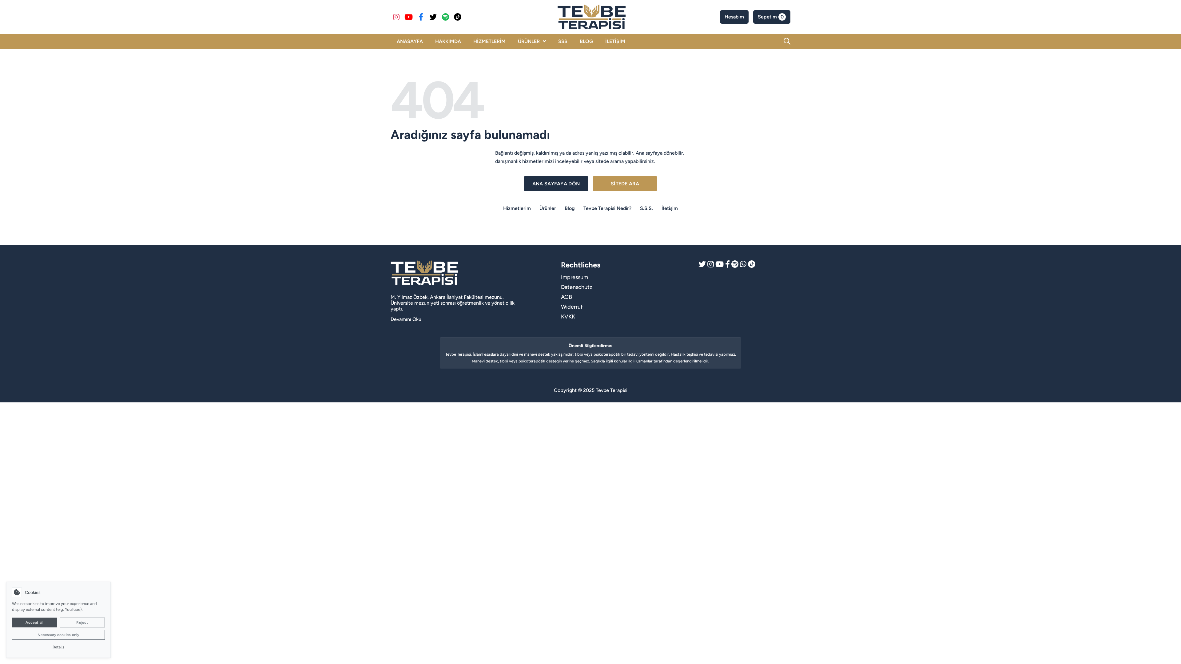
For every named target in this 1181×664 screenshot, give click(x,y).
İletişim (670, 208)
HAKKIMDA (448, 41)
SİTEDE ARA (625, 184)
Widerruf (572, 306)
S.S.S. (646, 208)
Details (58, 647)
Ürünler (547, 208)
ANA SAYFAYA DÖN (556, 184)
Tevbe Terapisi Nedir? (607, 208)
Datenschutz (576, 287)
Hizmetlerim (517, 208)
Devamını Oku (406, 319)
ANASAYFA (410, 41)
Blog (570, 208)
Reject (82, 622)
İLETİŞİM (615, 41)
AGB (566, 297)
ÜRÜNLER (529, 41)
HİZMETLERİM (489, 41)
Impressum (574, 277)
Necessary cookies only (58, 635)
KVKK (568, 316)
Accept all (34, 622)
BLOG (586, 41)
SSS (562, 41)
